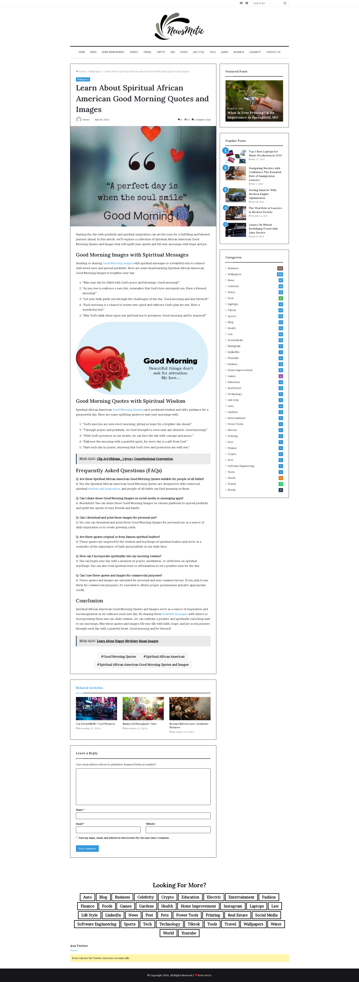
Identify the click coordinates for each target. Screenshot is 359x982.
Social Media (235, 340)
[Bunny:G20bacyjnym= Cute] (143, 708)
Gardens (233, 411)
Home (82, 52)
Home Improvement (113, 52)
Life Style (198, 52)
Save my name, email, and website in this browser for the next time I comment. (124, 837)
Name (80, 809)
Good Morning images (117, 263)
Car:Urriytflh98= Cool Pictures (95, 723)
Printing (233, 435)
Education (234, 382)
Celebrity (255, 52)
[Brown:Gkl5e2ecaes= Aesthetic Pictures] (190, 708)
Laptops (233, 304)
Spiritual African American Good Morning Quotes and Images (144, 664)
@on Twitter (79, 946)
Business (239, 52)
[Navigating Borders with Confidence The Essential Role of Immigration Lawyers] (235, 173)
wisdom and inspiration (104, 488)
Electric (232, 429)
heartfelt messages (175, 614)
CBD (172, 52)
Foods (184, 52)
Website (150, 823)
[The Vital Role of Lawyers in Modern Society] (235, 213)
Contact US (273, 52)
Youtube (233, 358)
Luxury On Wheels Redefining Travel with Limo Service (263, 228)
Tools (231, 471)
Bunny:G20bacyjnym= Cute (140, 723)
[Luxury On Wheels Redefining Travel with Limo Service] (235, 230)
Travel (147, 52)
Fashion (232, 364)
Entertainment (236, 417)
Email (80, 823)
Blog (231, 322)
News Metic (205, 975)
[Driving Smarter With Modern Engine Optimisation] (235, 195)
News (93, 52)
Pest (230, 441)
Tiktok (232, 310)
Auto (231, 405)
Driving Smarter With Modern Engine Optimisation (262, 194)
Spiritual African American (165, 656)
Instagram (234, 346)
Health (232, 328)
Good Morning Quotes (128, 409)
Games (224, 52)
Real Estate (234, 388)
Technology (235, 394)
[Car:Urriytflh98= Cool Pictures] (96, 708)
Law (230, 334)
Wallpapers (95, 71)
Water (231, 292)
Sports (134, 52)
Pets (230, 459)
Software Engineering (241, 465)
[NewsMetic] (179, 26)
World (231, 477)
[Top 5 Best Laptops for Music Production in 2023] (235, 157)
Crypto (161, 52)
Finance (232, 447)
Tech (213, 52)
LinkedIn (233, 352)
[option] (254, 101)
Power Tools (235, 423)
